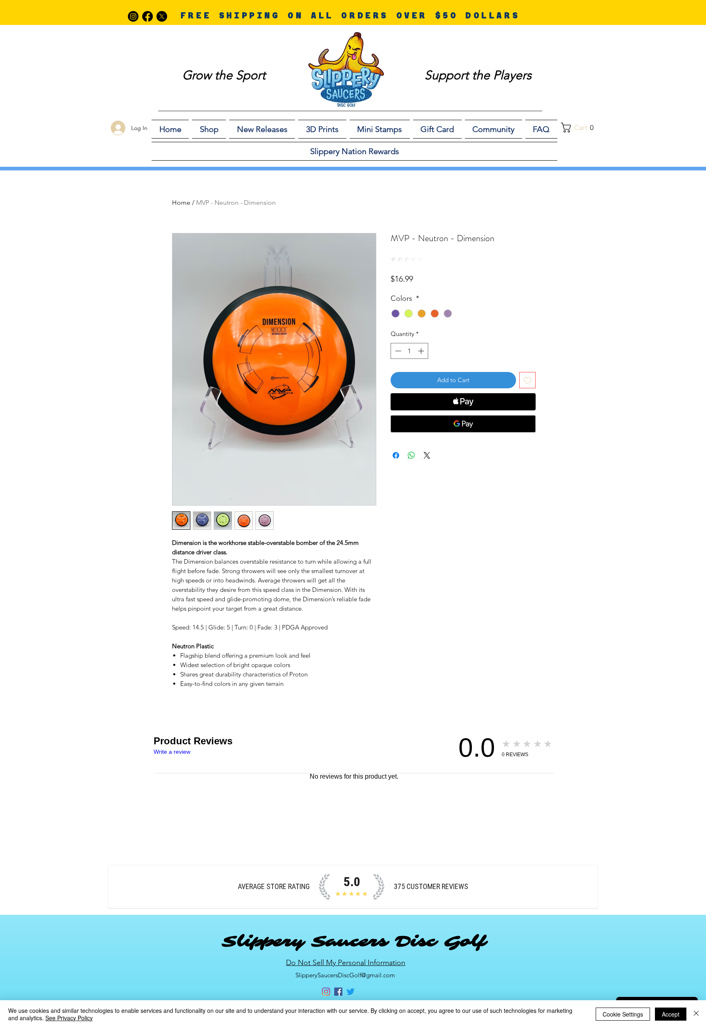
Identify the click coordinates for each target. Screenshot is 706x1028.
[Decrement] (397, 350)
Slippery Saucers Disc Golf (353, 941)
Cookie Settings (623, 1014)
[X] (161, 16)
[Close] (696, 1014)
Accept (670, 1014)
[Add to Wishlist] (527, 380)
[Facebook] (147, 16)
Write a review (172, 751)
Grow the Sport (224, 75)
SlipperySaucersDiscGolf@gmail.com (345, 975)
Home (181, 202)
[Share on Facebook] (396, 455)
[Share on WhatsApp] (411, 455)
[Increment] (421, 350)
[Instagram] (133, 16)
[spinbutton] (409, 350)
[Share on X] (427, 455)
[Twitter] (350, 992)
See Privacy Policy (69, 1018)
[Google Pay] (463, 423)
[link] (582, 127)
